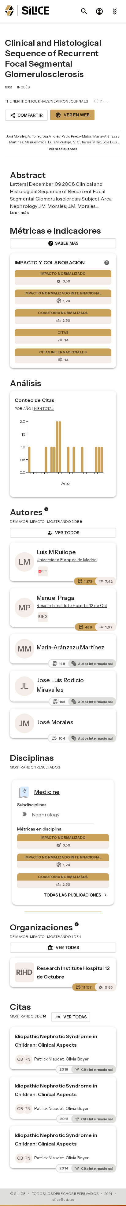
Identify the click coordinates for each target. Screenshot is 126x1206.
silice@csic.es (63, 1199)
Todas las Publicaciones (75, 895)
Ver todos (63, 532)
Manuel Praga (35, 142)
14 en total (44, 409)
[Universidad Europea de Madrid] (42, 571)
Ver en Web (72, 115)
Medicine (47, 792)
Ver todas (63, 947)
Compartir (26, 115)
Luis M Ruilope (59, 142)
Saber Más (63, 243)
